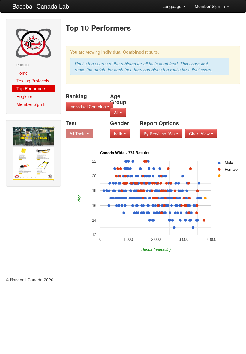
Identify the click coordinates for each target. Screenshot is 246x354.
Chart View (200, 133)
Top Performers (31, 89)
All (117, 113)
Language (172, 6)
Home (22, 73)
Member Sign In (210, 6)
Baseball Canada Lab (40, 6)
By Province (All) (160, 133)
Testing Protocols (32, 81)
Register (24, 96)
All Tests (78, 133)
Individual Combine (88, 107)
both (119, 133)
